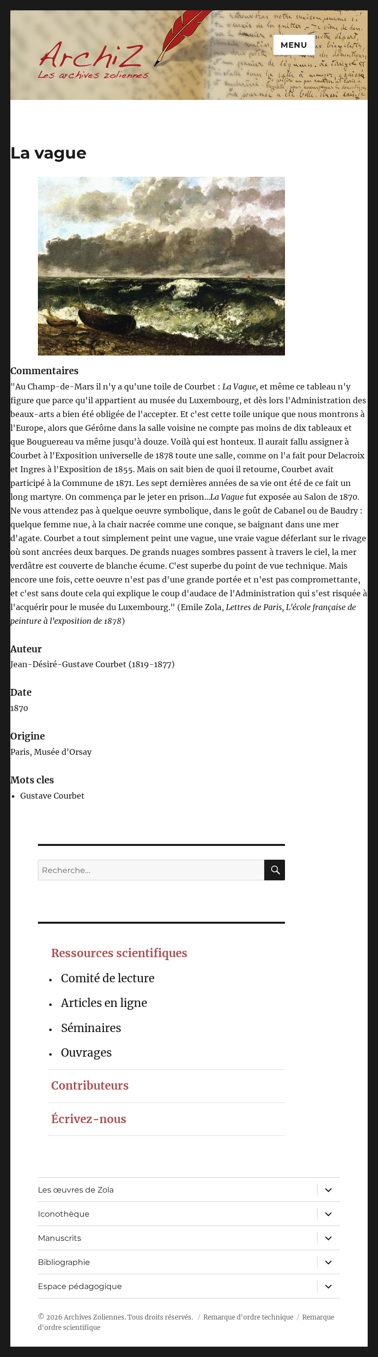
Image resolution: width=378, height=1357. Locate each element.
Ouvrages (86, 1053)
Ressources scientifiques (119, 953)
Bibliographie (64, 1262)
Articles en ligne (104, 1003)
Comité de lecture (108, 978)
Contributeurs (90, 1086)
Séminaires (91, 1028)
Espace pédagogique (80, 1286)
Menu (294, 45)
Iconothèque (64, 1214)
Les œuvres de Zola (76, 1190)
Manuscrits (59, 1238)
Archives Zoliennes (94, 1317)
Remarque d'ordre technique (248, 1317)
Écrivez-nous (88, 1119)
